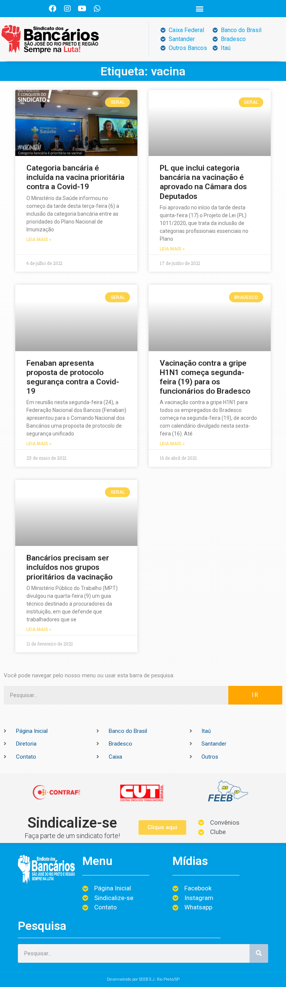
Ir (255, 695)
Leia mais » (38, 239)
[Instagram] (67, 8)
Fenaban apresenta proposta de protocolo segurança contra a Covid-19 (72, 377)
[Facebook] (52, 8)
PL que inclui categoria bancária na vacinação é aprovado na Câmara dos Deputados (203, 182)
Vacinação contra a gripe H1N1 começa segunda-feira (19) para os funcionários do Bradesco (205, 377)
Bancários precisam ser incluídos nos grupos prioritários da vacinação (69, 567)
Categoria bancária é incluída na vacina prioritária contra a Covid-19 (75, 177)
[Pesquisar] (259, 953)
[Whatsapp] (97, 8)
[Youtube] (82, 8)
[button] (200, 9)
